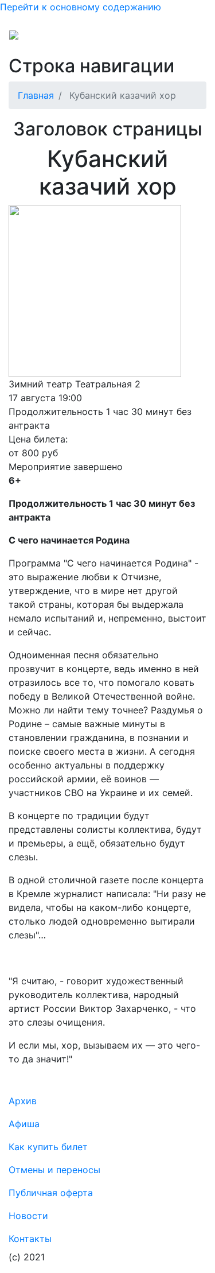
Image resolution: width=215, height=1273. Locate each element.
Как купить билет (48, 1146)
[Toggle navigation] (190, 39)
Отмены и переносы (54, 1169)
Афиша (24, 1124)
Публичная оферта (51, 1192)
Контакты (30, 1238)
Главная (36, 95)
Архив (23, 1101)
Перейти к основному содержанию (80, 7)
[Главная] (36, 39)
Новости (28, 1215)
